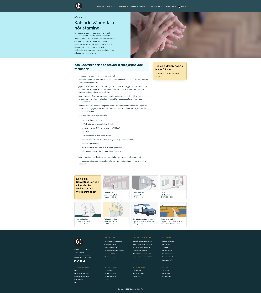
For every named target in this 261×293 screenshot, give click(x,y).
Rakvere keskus (167, 254)
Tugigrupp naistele (110, 273)
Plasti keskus (166, 244)
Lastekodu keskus (168, 241)
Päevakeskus (137, 270)
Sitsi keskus (165, 247)
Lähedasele (166, 273)
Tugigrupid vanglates (110, 276)
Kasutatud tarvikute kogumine (142, 244)
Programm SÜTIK (167, 260)
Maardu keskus (167, 250)
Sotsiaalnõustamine (110, 244)
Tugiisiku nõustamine (110, 254)
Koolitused (136, 276)
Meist (76, 270)
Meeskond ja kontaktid (81, 273)
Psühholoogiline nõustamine (113, 241)
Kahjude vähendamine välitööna (143, 257)
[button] (99, 6)
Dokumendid (78, 279)
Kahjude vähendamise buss (171, 257)
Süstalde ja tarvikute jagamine (142, 241)
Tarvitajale (165, 270)
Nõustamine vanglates (111, 257)
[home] (78, 6)
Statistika (77, 283)
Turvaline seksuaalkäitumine (142, 254)
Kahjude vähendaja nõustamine (114, 250)
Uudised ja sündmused (81, 276)
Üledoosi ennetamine (140, 250)
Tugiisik (106, 279)
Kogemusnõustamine (110, 247)
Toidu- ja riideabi (138, 273)
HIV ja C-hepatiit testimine (141, 247)
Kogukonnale (166, 276)
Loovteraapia (108, 270)
